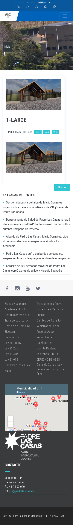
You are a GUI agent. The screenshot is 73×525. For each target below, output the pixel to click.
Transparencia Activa (49, 304)
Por (10, 131)
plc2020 (17, 131)
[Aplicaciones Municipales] (54, 7)
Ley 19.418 (11, 354)
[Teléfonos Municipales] (19, 7)
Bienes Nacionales (16, 304)
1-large (16, 120)
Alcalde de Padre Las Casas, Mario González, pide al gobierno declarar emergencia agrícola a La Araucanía (35, 241)
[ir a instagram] (17, 288)
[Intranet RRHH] (36, 7)
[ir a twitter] (38, 288)
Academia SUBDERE (17, 309)
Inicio (7, 46)
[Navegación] (65, 16)
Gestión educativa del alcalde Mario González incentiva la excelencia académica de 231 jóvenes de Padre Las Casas (35, 207)
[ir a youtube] (27, 288)
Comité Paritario (46, 348)
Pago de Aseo (45, 331)
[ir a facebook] (7, 288)
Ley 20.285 (11, 348)
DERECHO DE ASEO (48, 359)
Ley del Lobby (13, 343)
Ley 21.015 (11, 359)
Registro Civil (13, 337)
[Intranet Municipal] (45, 7)
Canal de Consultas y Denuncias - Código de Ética (50, 369)
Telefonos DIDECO (47, 354)
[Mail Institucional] (27, 7)
